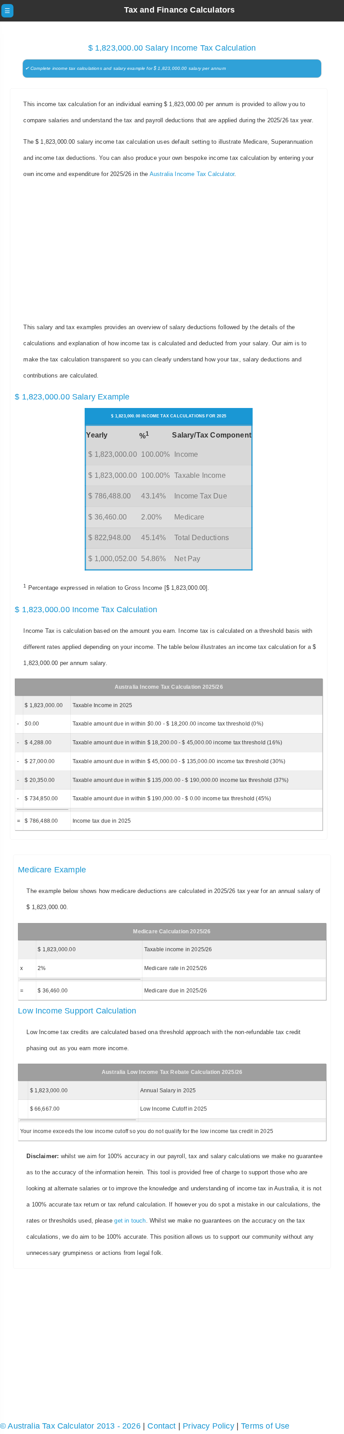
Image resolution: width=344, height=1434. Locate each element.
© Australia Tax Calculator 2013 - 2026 (70, 1425)
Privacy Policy (208, 1425)
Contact (161, 1425)
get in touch (130, 1220)
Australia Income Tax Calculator (192, 174)
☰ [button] (7, 10)
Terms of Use (265, 1425)
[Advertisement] (172, 250)
